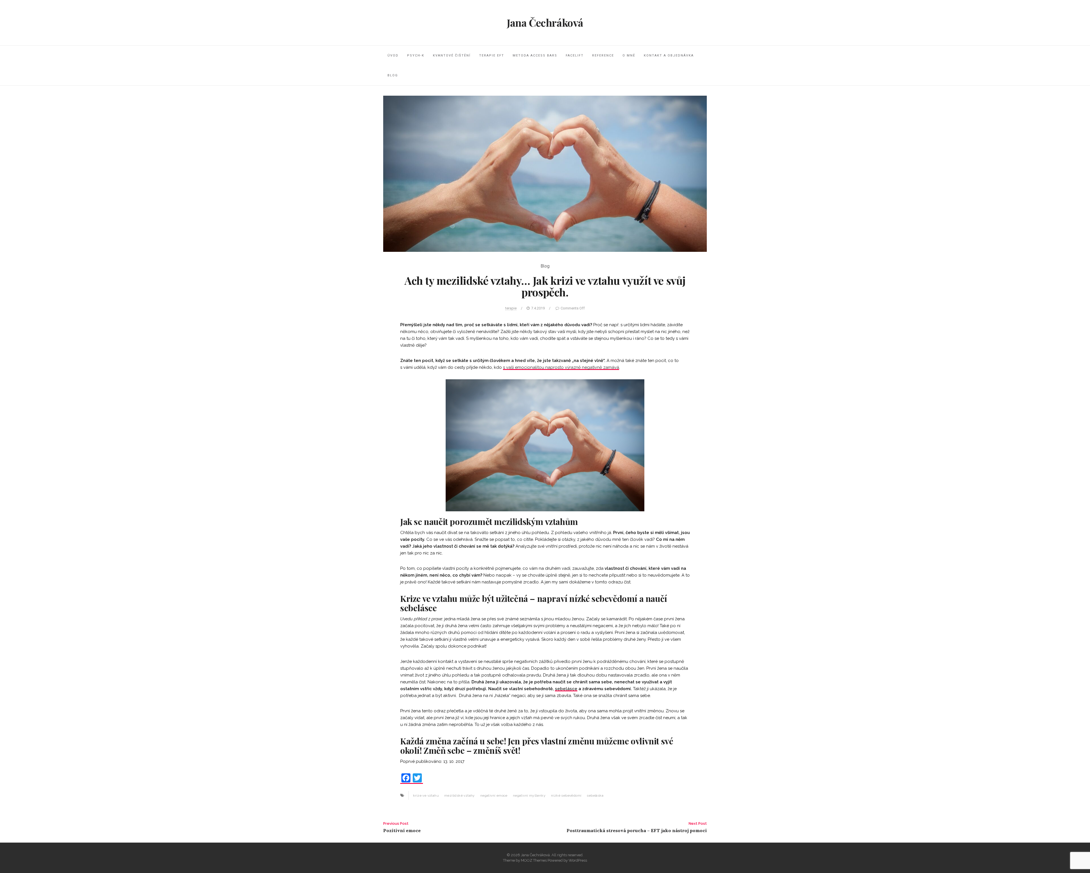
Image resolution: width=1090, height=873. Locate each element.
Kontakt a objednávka (669, 55)
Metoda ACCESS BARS (535, 55)
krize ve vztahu (426, 795)
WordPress (578, 860)
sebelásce (566, 688)
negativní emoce (494, 795)
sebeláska (595, 795)
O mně (628, 55)
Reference (603, 55)
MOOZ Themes (534, 860)
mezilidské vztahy (459, 795)
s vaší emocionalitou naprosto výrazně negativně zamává (561, 367)
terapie (511, 308)
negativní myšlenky (529, 795)
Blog (392, 75)
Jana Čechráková (545, 22)
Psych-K (415, 55)
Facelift (575, 55)
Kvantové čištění (452, 55)
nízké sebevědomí (566, 795)
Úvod (393, 55)
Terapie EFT (491, 55)
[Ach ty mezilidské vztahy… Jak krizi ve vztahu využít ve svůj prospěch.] (545, 173)
